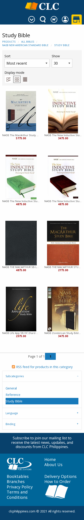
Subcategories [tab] (15, 376)
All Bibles (27, 41)
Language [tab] (12, 413)
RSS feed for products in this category (44, 367)
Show (56, 56)
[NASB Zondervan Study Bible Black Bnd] (62, 309)
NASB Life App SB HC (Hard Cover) (21, 333)
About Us (53, 464)
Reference (13, 395)
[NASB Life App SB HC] (21, 309)
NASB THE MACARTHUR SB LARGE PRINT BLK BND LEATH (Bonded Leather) (21, 267)
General (11, 388)
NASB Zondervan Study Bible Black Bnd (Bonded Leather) (63, 333)
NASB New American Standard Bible (25, 45)
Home (50, 459)
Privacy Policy (20, 486)
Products (8, 41)
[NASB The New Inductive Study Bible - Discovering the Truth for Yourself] (63, 111)
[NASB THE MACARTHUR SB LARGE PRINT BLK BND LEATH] (21, 243)
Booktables (18, 476)
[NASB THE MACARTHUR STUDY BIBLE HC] (63, 243)
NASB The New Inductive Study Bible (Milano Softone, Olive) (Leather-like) (21, 201)
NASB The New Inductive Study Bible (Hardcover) (63, 135)
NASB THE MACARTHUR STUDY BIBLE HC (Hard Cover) (63, 267)
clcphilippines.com (22, 511)
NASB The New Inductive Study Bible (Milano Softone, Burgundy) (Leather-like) (63, 201)
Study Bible (61, 45)
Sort (7, 56)
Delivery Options (60, 476)
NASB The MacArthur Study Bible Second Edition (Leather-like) (21, 135)
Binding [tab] (10, 424)
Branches (16, 481)
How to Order (57, 481)
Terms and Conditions (17, 494)
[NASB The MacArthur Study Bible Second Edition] (21, 111)
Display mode (14, 72)
